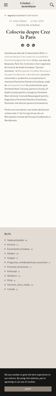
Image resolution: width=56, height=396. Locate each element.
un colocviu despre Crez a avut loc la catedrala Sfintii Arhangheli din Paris (26, 57)
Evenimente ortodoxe (28, 25)
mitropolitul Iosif (16, 85)
